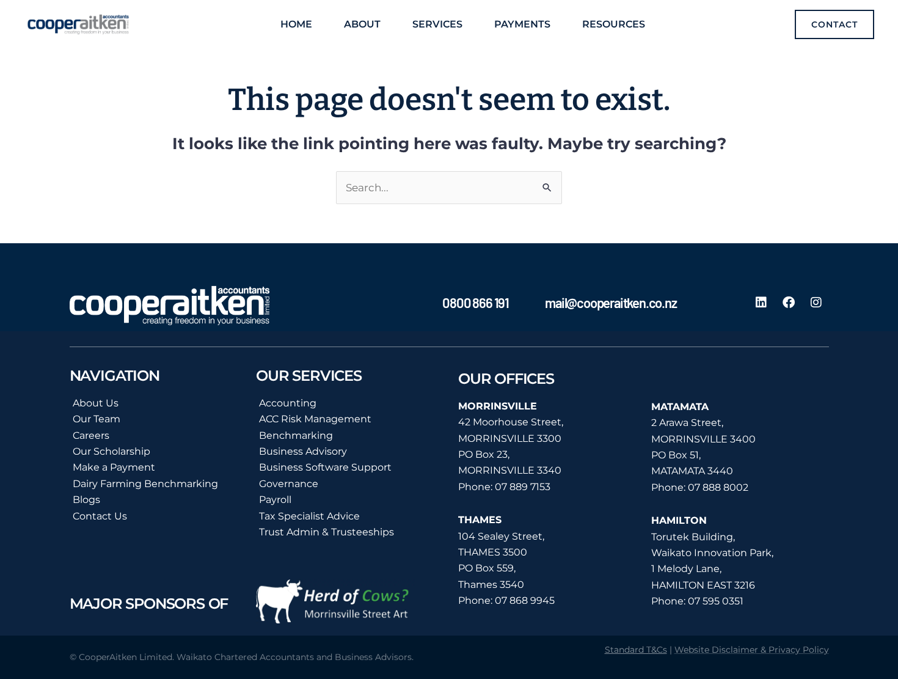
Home (296, 24)
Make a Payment (114, 467)
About (362, 24)
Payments (522, 24)
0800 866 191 (475, 302)
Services (437, 24)
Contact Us (100, 516)
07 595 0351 (715, 601)
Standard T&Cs (636, 649)
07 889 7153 (522, 487)
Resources (613, 24)
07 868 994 (522, 600)
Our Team (96, 419)
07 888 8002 (718, 487)
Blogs (86, 499)
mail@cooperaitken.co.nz (610, 302)
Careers (91, 435)
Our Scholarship (111, 451)
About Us (96, 403)
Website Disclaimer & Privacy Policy (751, 649)
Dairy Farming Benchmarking (145, 484)
